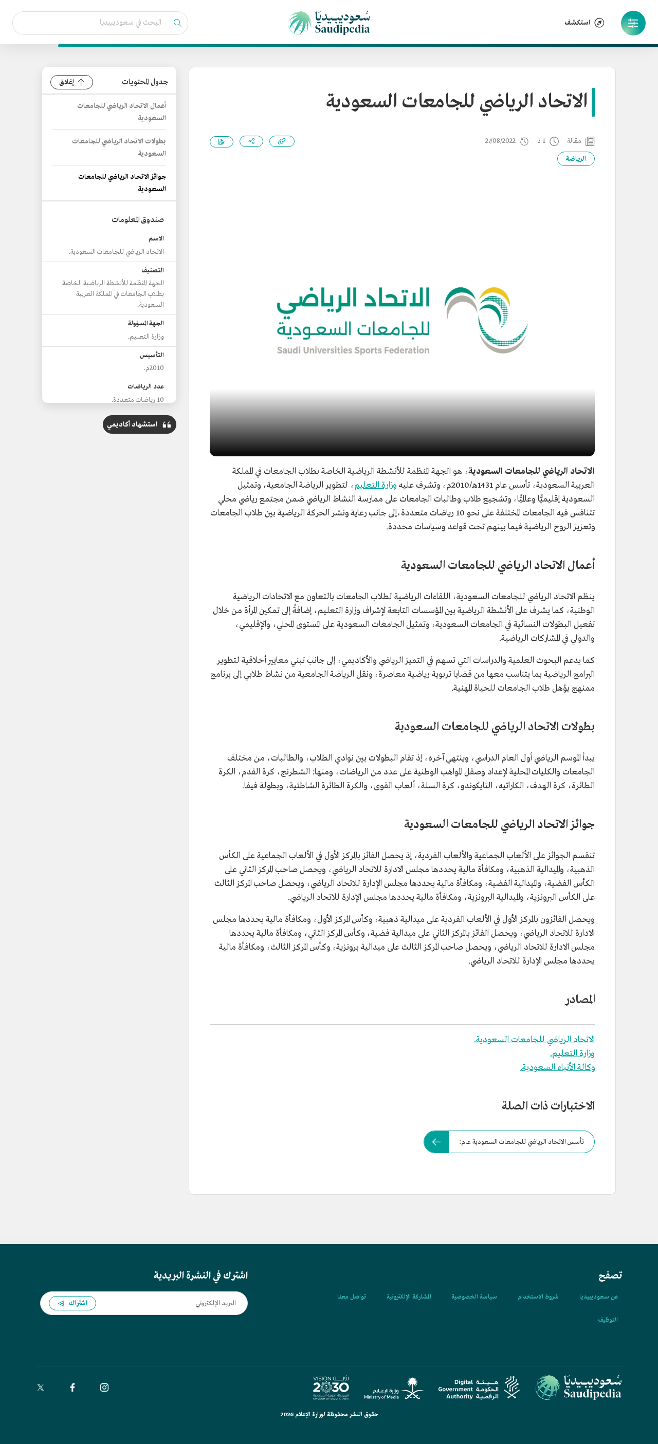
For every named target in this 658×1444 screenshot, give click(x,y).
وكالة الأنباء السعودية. (557, 1067)
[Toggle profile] (633, 23)
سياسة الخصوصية (474, 1297)
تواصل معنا (351, 1297)
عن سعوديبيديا (598, 1297)
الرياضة (576, 159)
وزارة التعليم (375, 485)
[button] (633, 23)
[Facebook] (72, 1387)
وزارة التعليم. (572, 1053)
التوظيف (608, 1320)
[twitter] (40, 1387)
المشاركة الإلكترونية (409, 1297)
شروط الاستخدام (538, 1297)
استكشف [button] (577, 22)
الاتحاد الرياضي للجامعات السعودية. (534, 1039)
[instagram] (104, 1387)
